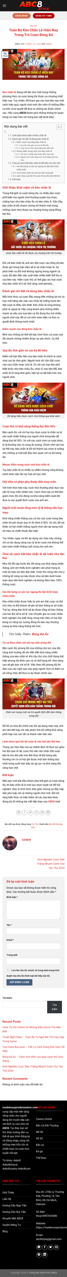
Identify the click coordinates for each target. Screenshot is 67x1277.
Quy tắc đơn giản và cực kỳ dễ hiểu (34, 145)
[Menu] (4, 6)
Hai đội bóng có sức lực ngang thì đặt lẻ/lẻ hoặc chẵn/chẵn (38, 168)
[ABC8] (33, 5)
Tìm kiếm (7, 998)
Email (10, 940)
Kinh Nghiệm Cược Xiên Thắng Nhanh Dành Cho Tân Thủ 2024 (51, 863)
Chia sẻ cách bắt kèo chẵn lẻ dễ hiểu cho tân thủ (36, 163)
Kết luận (16, 179)
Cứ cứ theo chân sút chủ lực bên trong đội (35, 173)
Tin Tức (33, 26)
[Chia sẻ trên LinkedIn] (48, 812)
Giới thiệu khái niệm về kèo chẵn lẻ (29, 135)
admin (49, 44)
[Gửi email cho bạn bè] (36, 812)
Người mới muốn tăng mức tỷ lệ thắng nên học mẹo (39, 158)
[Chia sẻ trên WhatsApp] (18, 812)
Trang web (12, 955)
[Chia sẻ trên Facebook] (24, 812)
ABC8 (5, 1128)
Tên (9, 925)
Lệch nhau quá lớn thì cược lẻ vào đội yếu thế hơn (38, 176)
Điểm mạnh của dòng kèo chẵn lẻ (31, 142)
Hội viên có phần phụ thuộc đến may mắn (37, 154)
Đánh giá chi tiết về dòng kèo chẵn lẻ (30, 139)
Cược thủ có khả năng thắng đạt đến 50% (37, 148)
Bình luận (12, 897)
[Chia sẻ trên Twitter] (30, 812)
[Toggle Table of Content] (57, 127)
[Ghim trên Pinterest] (42, 812)
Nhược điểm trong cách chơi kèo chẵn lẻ (34, 151)
